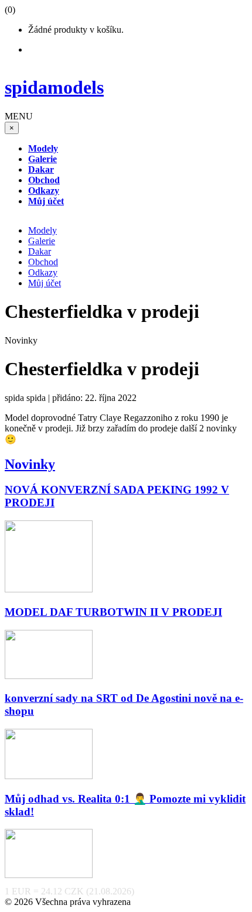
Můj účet (44, 283)
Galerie (41, 241)
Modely (42, 230)
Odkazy (42, 272)
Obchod (43, 262)
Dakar (39, 251)
